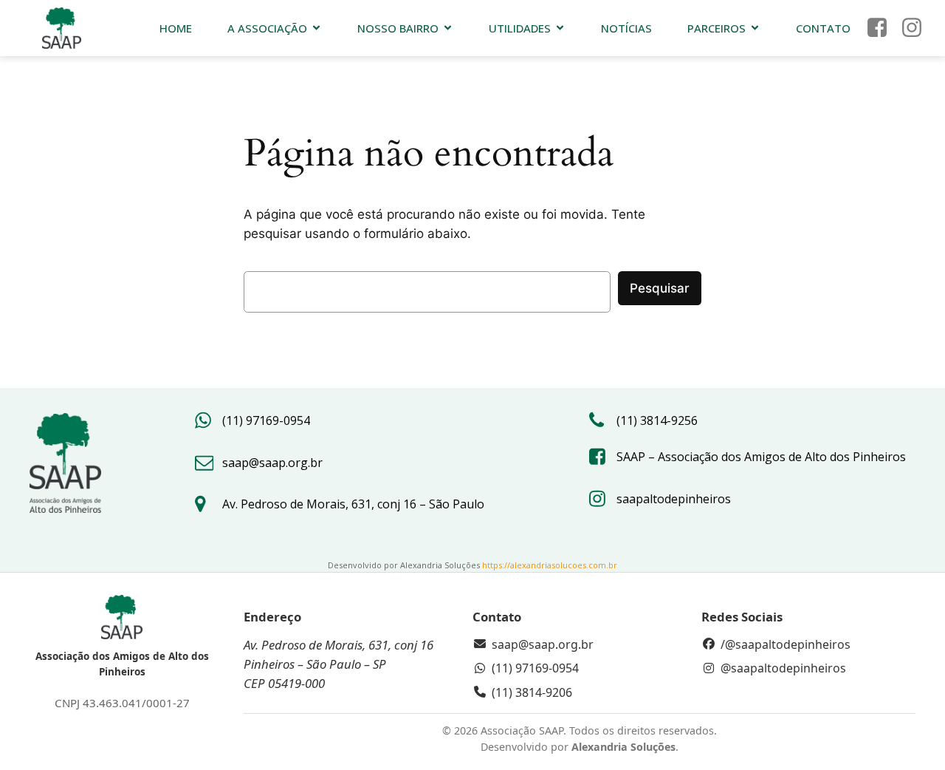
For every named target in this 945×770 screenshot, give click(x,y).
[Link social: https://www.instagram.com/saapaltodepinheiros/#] (917, 28)
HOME (175, 28)
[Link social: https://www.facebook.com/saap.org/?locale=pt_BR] (882, 28)
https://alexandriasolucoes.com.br (549, 564)
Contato (823, 28)
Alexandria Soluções (623, 747)
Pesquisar (660, 288)
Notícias (626, 28)
